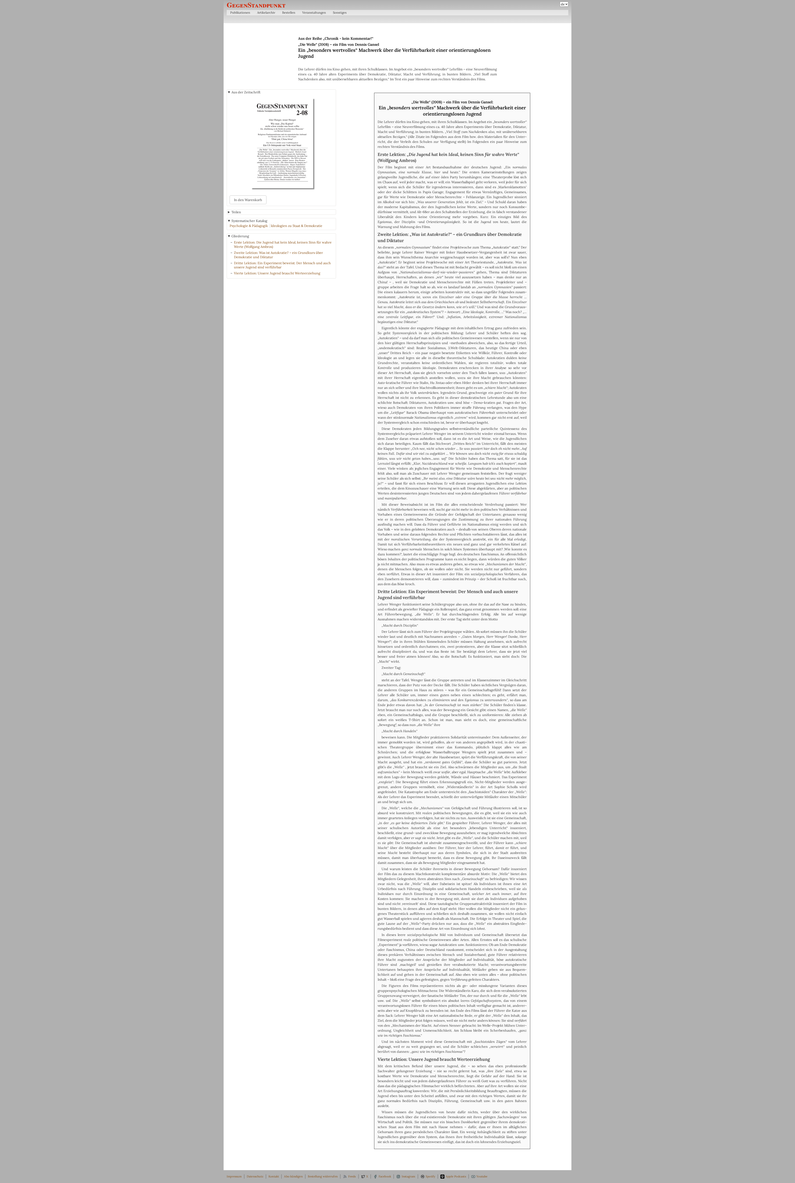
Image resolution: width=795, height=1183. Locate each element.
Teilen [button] (236, 212)
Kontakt (274, 1176)
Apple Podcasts (456, 1176)
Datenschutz (255, 1176)
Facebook (385, 1176)
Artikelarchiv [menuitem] (266, 12)
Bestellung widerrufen (323, 1176)
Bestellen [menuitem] (288, 12)
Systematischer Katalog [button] (249, 221)
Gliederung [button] (240, 236)
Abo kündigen (293, 1176)
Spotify (430, 1176)
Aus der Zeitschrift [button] (245, 92)
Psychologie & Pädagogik (249, 226)
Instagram (408, 1176)
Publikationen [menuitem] (240, 12)
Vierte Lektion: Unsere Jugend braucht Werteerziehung (277, 273)
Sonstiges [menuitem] (340, 12)
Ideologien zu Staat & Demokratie (296, 226)
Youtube (481, 1176)
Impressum (234, 1176)
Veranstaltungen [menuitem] (314, 12)
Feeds (352, 1176)
